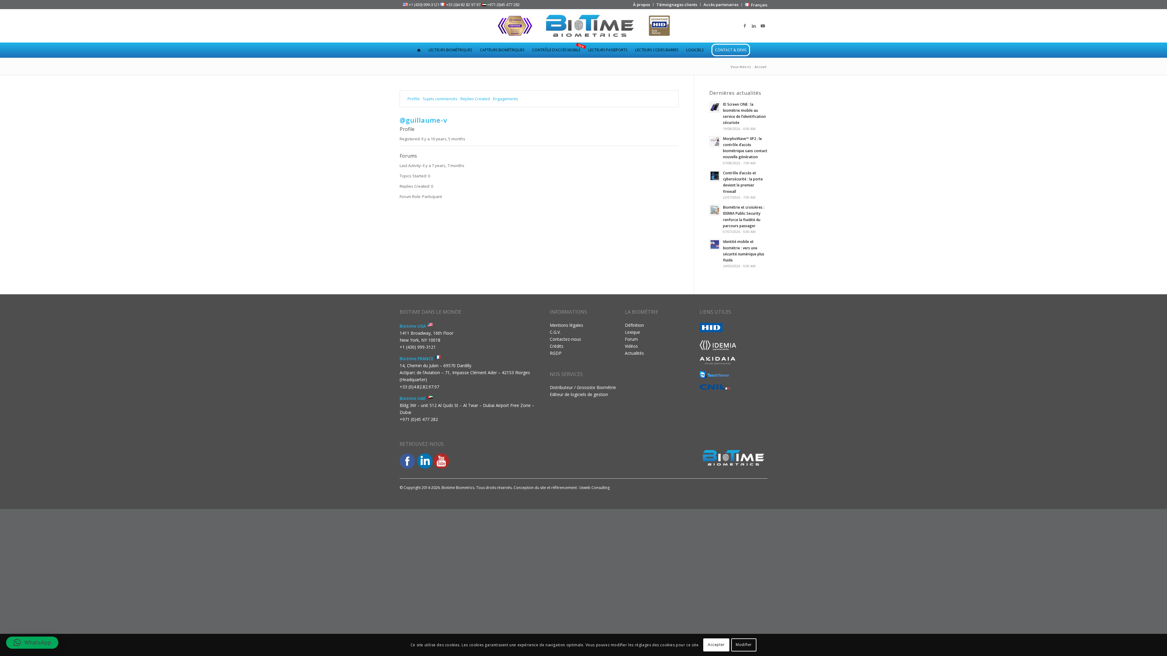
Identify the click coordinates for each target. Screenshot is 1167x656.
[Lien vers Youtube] (762, 25)
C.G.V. (555, 332)
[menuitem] (641, 4)
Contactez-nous (565, 339)
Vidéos (631, 346)
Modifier (744, 644)
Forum (631, 339)
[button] (32, 643)
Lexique (632, 332)
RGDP (556, 353)
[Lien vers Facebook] (744, 25)
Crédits (556, 346)
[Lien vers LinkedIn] (753, 25)
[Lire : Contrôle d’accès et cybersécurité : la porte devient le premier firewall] (714, 175)
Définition (634, 325)
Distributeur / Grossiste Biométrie (583, 387)
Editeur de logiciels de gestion (579, 394)
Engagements (505, 98)
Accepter (716, 644)
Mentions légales (566, 325)
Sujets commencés (440, 98)
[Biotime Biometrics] (583, 26)
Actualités (634, 353)
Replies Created (475, 98)
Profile (414, 98)
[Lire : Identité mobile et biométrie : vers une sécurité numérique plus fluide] (714, 244)
